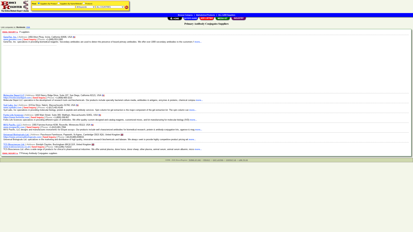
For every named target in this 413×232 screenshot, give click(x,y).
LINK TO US (243, 160)
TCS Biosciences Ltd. (14, 144)
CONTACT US (231, 160)
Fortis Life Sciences (13, 115)
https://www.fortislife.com (16, 117)
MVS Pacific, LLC (12, 125)
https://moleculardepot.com (17, 98)
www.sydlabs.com (12, 107)
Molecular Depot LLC (13, 95)
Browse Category (185, 15)
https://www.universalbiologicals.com (22, 137)
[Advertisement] (99, 69)
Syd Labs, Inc (10, 105)
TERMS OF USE (195, 160)
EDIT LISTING (218, 160)
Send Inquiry (29, 39)
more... (198, 42)
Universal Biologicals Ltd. (16, 134)
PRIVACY (206, 160)
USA (28, 27)
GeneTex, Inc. (10, 37)
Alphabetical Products (205, 15)
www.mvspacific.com (14, 127)
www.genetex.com (12, 39)
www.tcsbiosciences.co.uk (16, 147)
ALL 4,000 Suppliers (226, 15)
